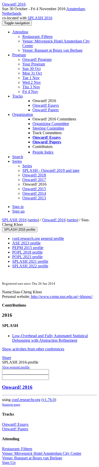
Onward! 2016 (54, 220)
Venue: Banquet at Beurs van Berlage (52, 50)
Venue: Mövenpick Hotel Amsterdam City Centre (41, 453)
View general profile (16, 367)
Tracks (17, 96)
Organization (22, 114)
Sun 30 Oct (31, 68)
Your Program (33, 64)
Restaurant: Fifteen (37, 36)
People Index (43, 152)
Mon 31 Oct (32, 73)
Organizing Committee (50, 123)
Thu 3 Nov (31, 87)
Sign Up (8, 462)
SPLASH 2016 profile (19, 229)
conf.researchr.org (26, 399)
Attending (20, 32)
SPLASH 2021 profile (30, 261)
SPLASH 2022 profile (30, 266)
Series (27, 166)
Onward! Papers (45, 110)
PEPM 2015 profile (27, 247)
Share (6, 357)
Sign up (18, 211)
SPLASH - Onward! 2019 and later (50, 170)
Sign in (18, 206)
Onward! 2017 (34, 179)
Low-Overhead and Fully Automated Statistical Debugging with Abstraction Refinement (50, 338)
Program (19, 55)
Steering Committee (48, 128)
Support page (11, 404)
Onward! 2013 (34, 198)
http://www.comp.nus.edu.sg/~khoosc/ (61, 296)
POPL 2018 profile (27, 252)
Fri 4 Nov (30, 91)
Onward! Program (37, 59)
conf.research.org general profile (38, 238)
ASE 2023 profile (26, 243)
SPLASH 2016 (40, 18)
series (33, 220)
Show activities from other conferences (33, 349)
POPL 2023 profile (27, 257)
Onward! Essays (45, 105)
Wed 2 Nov (31, 82)
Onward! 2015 (34, 189)
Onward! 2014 (34, 193)
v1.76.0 (49, 399)
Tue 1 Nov (31, 78)
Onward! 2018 (34, 175)
